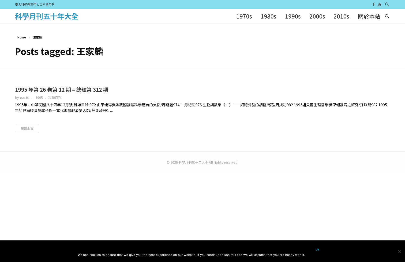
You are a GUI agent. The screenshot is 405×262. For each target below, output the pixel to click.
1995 (39, 97)
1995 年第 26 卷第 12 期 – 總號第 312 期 (61, 89)
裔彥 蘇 (24, 98)
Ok (317, 249)
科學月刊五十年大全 (46, 16)
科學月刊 (54, 97)
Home (21, 37)
